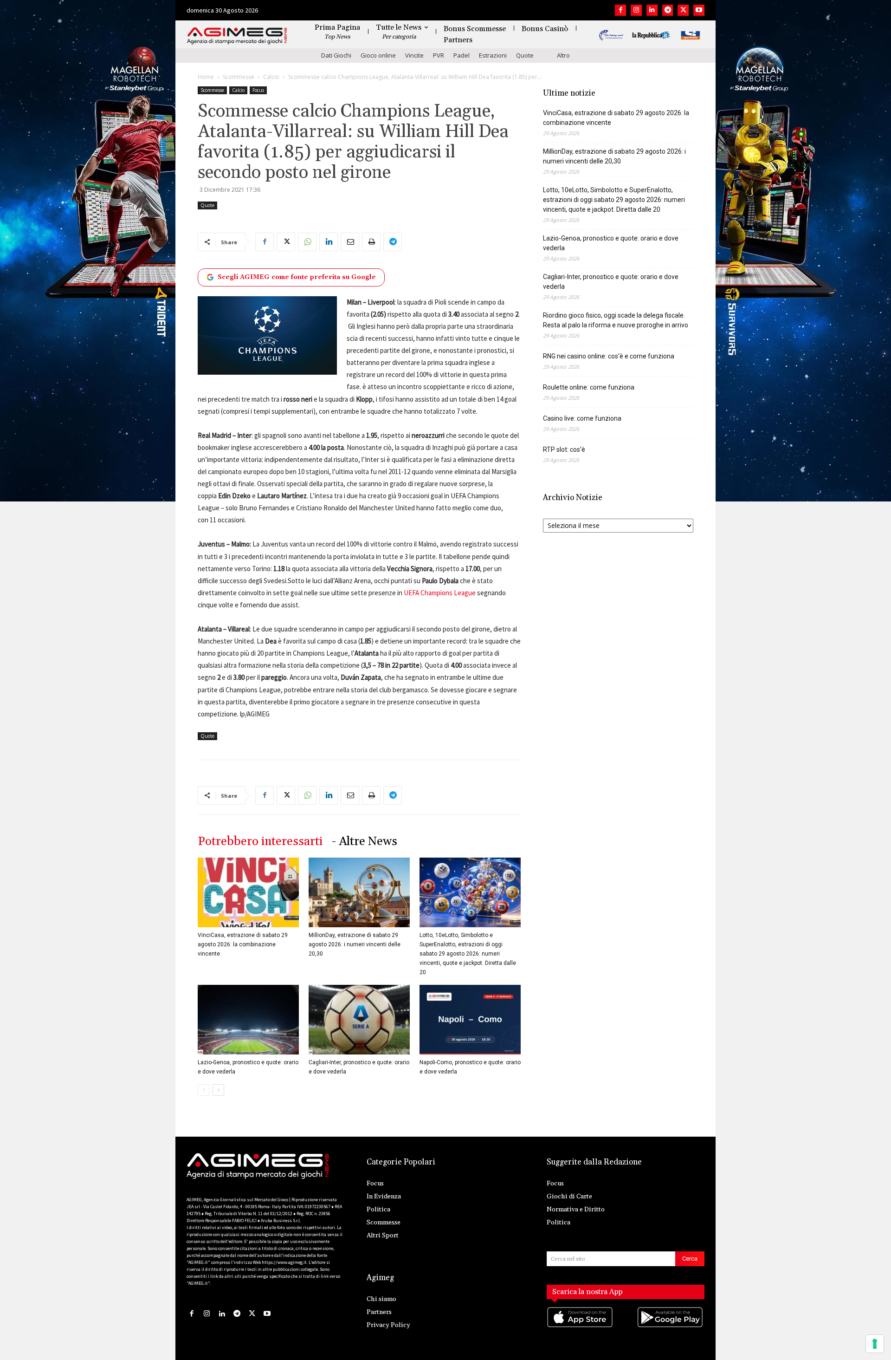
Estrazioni (493, 55)
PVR (438, 55)
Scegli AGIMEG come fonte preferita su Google (297, 277)
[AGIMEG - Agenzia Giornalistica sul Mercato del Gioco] (237, 36)
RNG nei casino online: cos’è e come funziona (608, 356)
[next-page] (218, 1090)
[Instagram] (636, 10)
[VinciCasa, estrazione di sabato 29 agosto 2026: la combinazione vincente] (248, 892)
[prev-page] (203, 1090)
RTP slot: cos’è (564, 449)
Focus (258, 90)
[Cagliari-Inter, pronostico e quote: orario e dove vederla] (359, 1019)
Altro (563, 55)
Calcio (271, 77)
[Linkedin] (652, 10)
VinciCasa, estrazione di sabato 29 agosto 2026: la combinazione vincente (243, 944)
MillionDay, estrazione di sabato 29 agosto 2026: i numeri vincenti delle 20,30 (354, 944)
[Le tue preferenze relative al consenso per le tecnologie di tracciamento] (875, 1344)
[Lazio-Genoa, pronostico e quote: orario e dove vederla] (248, 1019)
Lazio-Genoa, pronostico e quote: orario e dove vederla (610, 243)
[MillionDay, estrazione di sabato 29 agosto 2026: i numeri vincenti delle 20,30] (359, 892)
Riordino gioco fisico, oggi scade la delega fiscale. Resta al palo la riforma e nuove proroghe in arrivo (615, 320)
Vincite (414, 55)
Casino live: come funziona (582, 418)
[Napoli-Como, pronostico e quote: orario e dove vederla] (470, 1019)
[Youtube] (698, 10)
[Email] (350, 242)
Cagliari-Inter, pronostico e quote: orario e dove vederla (610, 281)
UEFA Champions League (440, 592)
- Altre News (364, 841)
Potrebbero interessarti (260, 841)
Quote (525, 55)
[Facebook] (620, 10)
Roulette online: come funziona (588, 387)
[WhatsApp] (307, 242)
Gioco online (378, 55)
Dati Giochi (336, 55)
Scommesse (238, 77)
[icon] (580, 1326)
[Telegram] (667, 10)
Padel (461, 55)
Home (206, 77)
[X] (683, 10)
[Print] (371, 242)
